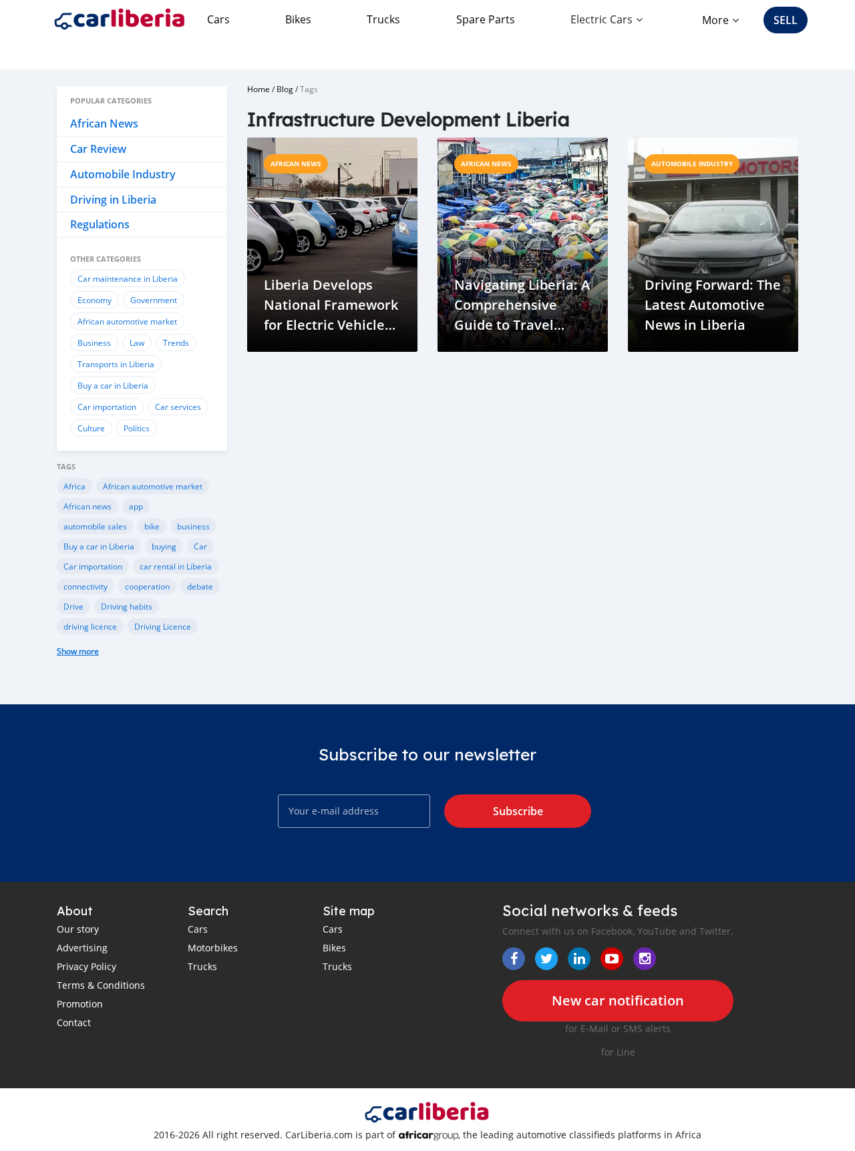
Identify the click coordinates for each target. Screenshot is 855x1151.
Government (153, 299)
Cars (218, 19)
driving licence (90, 626)
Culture (91, 428)
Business (94, 342)
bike (152, 526)
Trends (176, 342)
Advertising (82, 947)
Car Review (98, 149)
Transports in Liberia (115, 364)
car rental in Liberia (176, 566)
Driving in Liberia (113, 199)
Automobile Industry (123, 174)
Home (258, 88)
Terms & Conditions (101, 985)
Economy (94, 299)
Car (200, 546)
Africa (74, 486)
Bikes (298, 19)
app (136, 506)
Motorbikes (213, 947)
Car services (178, 406)
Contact (74, 1022)
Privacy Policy (86, 966)
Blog (285, 88)
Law (137, 342)
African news (87, 506)
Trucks (383, 19)
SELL (786, 20)
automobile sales (95, 526)
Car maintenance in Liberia (127, 278)
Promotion (80, 1003)
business (193, 526)
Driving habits (126, 606)
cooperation (147, 586)
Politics (137, 428)
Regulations (100, 224)
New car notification (618, 1000)
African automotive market (127, 321)
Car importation (106, 406)
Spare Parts (485, 19)
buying (164, 546)
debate (200, 586)
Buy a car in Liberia (112, 385)
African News (104, 123)
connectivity (85, 586)
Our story (78, 929)
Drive (73, 606)
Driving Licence (162, 626)
